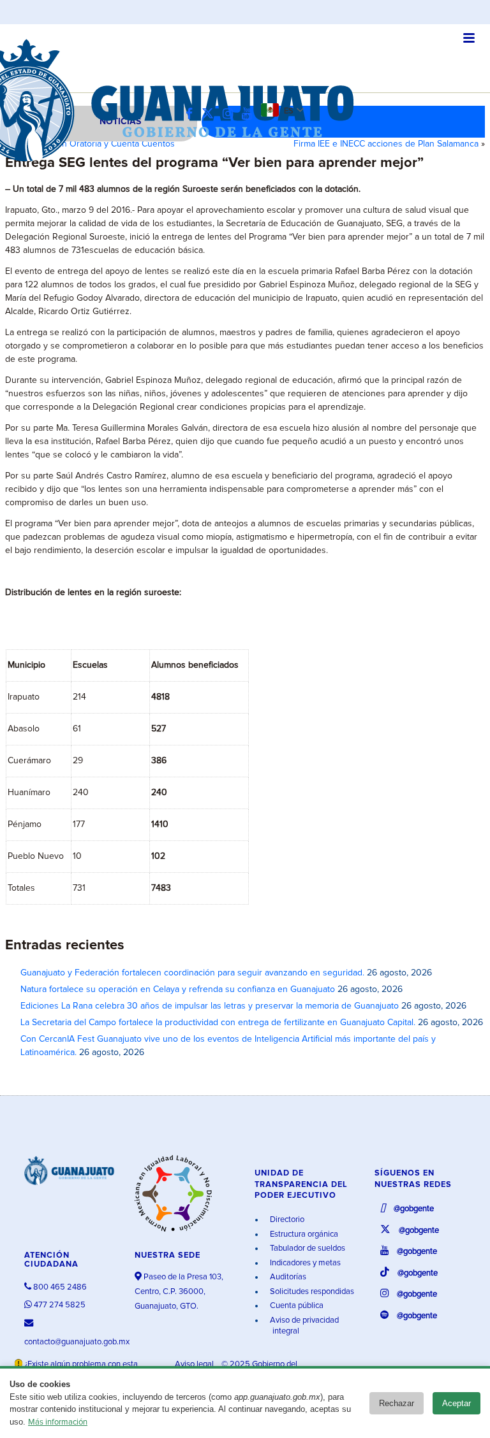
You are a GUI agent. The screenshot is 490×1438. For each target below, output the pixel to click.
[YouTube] (250, 114)
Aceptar (456, 1403)
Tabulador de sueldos (306, 1248)
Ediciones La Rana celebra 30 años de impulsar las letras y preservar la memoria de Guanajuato (209, 1006)
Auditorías (287, 1277)
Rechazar (396, 1403)
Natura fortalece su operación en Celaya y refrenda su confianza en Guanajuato (177, 989)
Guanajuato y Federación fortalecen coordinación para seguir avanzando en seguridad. (192, 972)
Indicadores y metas (304, 1263)
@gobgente (413, 1209)
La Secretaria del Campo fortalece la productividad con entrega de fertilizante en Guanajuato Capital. (217, 1022)
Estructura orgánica (303, 1234)
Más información (57, 1422)
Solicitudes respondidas (311, 1292)
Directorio (286, 1220)
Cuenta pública (295, 1306)
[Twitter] (211, 114)
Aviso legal (195, 1364)
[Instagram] (231, 114)
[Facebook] (192, 114)
